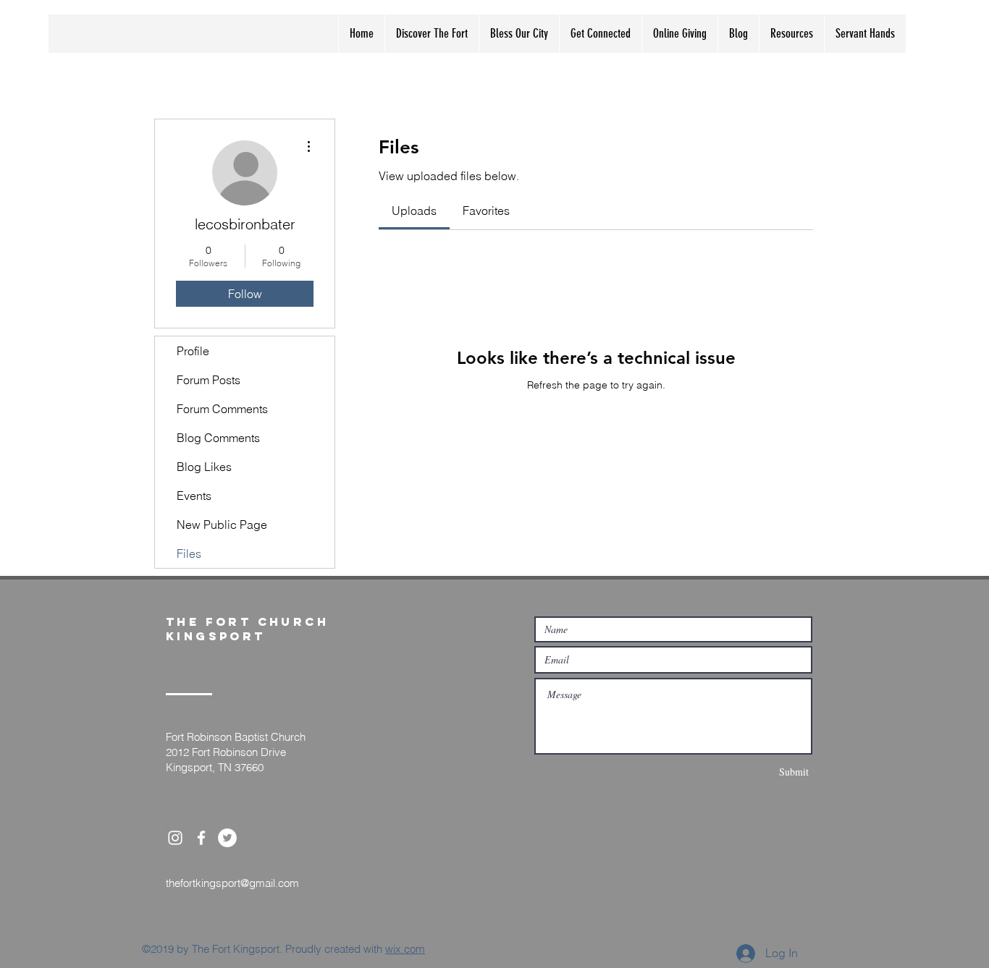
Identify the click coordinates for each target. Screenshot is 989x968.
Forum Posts (208, 380)
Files (189, 553)
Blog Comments (218, 437)
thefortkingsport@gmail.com (232, 883)
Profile (193, 351)
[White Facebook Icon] (201, 837)
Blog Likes (204, 466)
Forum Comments (222, 409)
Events (194, 495)
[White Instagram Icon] (175, 837)
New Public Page (222, 524)
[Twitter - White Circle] (227, 837)
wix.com (405, 949)
